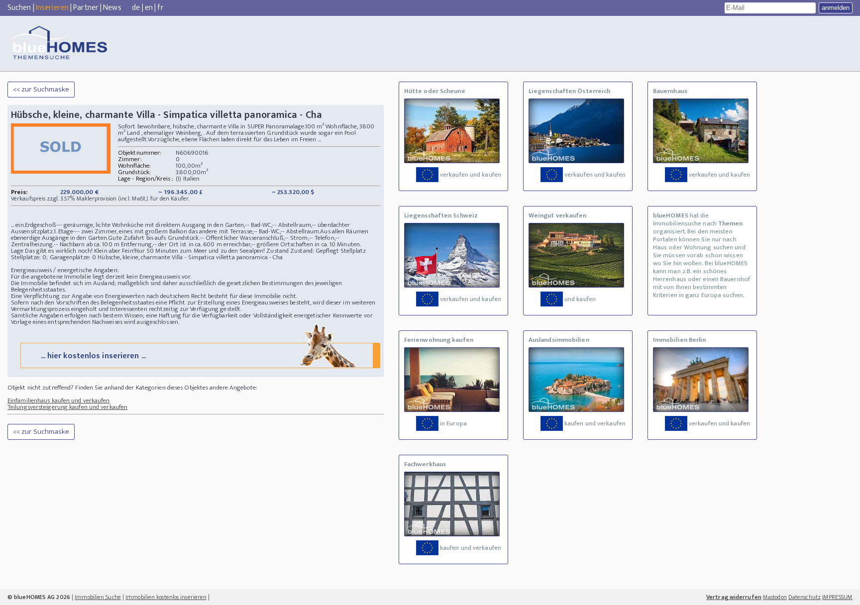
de (136, 7)
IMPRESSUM (837, 597)
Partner (86, 7)
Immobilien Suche (98, 597)
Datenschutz (804, 597)
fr (160, 7)
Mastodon (775, 597)
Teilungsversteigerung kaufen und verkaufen (67, 407)
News (112, 7)
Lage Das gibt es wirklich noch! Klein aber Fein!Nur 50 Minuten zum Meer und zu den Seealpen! (138, 250)
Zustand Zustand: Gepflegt (302, 250)
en (149, 7)
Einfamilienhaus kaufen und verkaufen (58, 400)
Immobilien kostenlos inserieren (166, 597)
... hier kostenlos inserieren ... (93, 356)
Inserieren (52, 7)
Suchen (19, 7)
